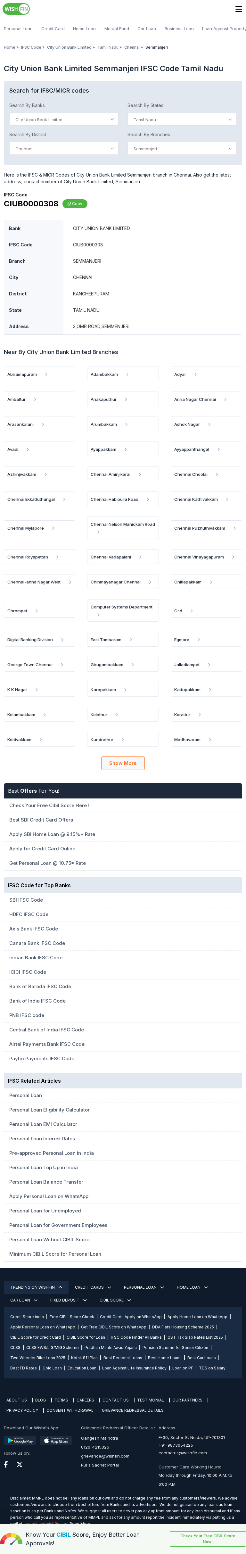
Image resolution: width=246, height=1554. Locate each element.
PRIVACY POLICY (22, 1410)
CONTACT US (115, 1400)
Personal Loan (18, 28)
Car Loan (146, 28)
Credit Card (53, 28)
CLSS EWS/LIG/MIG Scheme (52, 1347)
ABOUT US (16, 1400)
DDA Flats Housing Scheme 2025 (183, 1327)
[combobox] (64, 119)
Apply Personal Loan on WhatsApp (42, 1327)
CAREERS (85, 1400)
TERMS (61, 1400)
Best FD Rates (23, 1368)
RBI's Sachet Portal (100, 1464)
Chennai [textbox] (23, 148)
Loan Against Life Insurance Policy (134, 1368)
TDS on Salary (212, 1368)
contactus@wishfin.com (183, 1452)
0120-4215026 (95, 1447)
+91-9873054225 (176, 1445)
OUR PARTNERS (187, 1400)
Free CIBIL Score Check (72, 1316)
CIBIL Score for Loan (86, 1337)
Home (9, 47)
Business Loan (179, 28)
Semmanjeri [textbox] (145, 148)
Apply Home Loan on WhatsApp (197, 1316)
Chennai (132, 47)
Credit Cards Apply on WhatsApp (131, 1316)
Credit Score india (27, 1316)
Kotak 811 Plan (84, 1357)
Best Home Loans (165, 1357)
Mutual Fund (116, 28)
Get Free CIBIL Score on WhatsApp (113, 1327)
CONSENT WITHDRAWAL (70, 1410)
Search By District (27, 134)
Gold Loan (52, 1368)
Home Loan (84, 28)
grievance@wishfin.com (105, 1456)
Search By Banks (27, 105)
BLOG (40, 1400)
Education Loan (82, 1368)
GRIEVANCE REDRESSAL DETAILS (133, 1410)
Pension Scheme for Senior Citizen (175, 1347)
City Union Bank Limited (69, 47)
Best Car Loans (201, 1357)
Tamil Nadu (108, 47)
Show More (123, 763)
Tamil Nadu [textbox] (145, 119)
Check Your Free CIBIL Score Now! (207, 1538)
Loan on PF (182, 1368)
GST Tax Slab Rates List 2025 (195, 1337)
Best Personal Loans (122, 1357)
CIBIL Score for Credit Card (35, 1337)
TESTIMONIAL (150, 1400)
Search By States (145, 105)
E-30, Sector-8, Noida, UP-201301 (192, 1437)
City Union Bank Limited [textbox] (38, 119)
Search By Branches (148, 134)
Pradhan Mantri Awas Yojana (111, 1347)
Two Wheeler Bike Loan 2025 (37, 1357)
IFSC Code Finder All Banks (136, 1337)
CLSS (15, 1347)
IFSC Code (31, 47)
